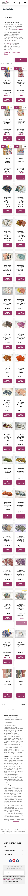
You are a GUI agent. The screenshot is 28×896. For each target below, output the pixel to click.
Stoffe (10, 43)
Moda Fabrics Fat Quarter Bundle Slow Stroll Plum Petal (7, 437)
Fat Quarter (16, 821)
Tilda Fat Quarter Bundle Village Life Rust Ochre (21, 121)
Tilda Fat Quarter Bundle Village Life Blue (7, 83)
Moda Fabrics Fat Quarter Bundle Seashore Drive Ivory (7, 301)
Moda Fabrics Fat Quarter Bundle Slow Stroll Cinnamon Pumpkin (7, 506)
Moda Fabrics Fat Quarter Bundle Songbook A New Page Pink (7, 268)
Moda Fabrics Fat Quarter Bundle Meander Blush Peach (21, 403)
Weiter (23, 704)
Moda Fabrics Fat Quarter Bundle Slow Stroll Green (7, 470)
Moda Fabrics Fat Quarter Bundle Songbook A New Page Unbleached (7, 235)
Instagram (17, 860)
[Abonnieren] (21, 872)
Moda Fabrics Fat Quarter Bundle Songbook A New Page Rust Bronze (21, 235)
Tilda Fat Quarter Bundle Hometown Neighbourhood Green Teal (21, 539)
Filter (20, 59)
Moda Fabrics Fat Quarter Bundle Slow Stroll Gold (20, 470)
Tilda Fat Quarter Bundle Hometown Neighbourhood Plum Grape (21, 573)
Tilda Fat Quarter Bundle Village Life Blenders (7, 160)
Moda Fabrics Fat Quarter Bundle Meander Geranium (20, 369)
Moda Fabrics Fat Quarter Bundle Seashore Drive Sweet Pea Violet (21, 336)
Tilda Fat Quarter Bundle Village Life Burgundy (21, 83)
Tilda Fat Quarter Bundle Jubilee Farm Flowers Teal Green (21, 606)
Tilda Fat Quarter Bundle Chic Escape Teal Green (7, 606)
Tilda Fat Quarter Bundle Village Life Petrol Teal (7, 121)
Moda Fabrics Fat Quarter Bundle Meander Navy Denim (7, 403)
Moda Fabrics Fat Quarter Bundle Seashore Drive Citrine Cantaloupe (21, 302)
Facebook (10, 860)
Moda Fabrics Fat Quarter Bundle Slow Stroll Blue (20, 504)
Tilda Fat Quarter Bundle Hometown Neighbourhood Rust (7, 573)
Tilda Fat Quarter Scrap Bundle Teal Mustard (21, 645)
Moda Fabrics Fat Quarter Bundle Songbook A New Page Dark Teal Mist (21, 201)
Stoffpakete (19, 29)
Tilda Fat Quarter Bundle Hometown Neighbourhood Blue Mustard (7, 539)
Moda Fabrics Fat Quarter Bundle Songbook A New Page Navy (7, 201)
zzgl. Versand (22, 829)
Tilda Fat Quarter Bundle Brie (21, 683)
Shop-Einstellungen (12, 843)
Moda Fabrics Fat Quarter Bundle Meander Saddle (7, 369)
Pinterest (13, 860)
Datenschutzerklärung (8, 879)
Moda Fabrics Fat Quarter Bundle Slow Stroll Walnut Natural (20, 437)
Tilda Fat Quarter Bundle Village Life (21, 160)
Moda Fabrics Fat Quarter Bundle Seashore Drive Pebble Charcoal (7, 336)
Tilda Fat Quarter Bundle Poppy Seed (7, 683)
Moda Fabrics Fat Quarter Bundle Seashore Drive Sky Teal (21, 268)
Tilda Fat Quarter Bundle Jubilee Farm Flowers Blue (7, 645)
